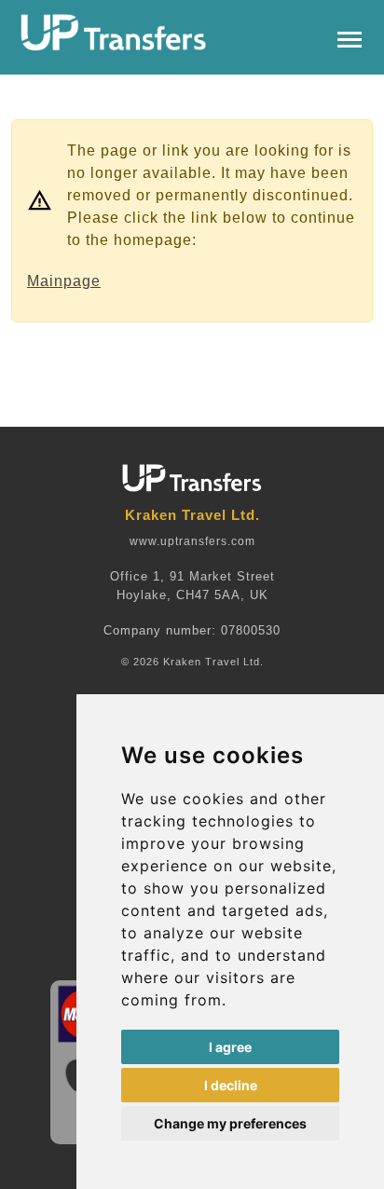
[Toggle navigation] (349, 37)
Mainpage (64, 281)
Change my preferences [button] (230, 1123)
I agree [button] (230, 1047)
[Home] (114, 32)
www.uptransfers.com (192, 541)
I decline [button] (230, 1085)
